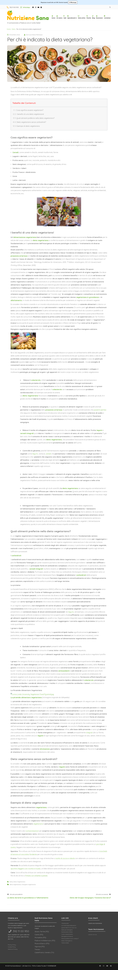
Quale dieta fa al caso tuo (69, 927)
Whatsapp (73, 2)
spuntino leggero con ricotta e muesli (25, 868)
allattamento (16, 300)
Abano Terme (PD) (42, 931)
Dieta (13, 29)
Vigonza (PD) (40, 946)
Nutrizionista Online (66, 932)
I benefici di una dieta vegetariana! (30, 114)
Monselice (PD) (40, 937)
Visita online (81, 18)
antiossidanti (63, 671)
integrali (89, 732)
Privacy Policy (12, 945)
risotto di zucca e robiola (65, 858)
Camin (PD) (39, 935)
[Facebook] (33, 7)
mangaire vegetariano (29, 884)
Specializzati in (72, 18)
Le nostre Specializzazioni (68, 925)
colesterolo (36, 380)
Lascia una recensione (95, 923)
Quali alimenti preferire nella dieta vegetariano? (35, 118)
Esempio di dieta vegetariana (28, 126)
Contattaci (107, 18)
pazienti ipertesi (100, 410)
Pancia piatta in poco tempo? (70, 938)
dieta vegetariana (30, 396)
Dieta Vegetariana (19, 882)
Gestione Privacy (12, 949)
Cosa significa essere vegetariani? (29, 110)
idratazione (45, 749)
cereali (48, 454)
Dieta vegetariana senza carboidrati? (31, 122)
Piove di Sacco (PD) (42, 943)
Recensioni (99, 18)
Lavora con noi (92, 934)
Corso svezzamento (67, 934)
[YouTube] (38, 7)
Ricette (89, 18)
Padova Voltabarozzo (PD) (45, 940)
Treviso (37, 949)
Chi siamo (59, 18)
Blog (93, 18)
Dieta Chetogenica (66, 940)
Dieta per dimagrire (67, 930)
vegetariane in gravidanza (87, 297)
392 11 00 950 (14, 7)
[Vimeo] (41, 7)
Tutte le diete (65, 943)
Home (53, 18)
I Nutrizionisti (65, 923)
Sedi (65, 18)
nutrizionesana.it (32, 831)
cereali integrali (27, 433)
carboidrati (16, 555)
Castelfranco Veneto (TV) (44, 952)
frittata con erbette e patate (36, 876)
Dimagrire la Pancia (67, 936)
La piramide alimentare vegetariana (26, 697)
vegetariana (41, 807)
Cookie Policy (12, 947)
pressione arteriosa (53, 410)
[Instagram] (35, 7)
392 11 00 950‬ (20, 931)
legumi (99, 430)
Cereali (15, 152)
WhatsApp (26, 7)
